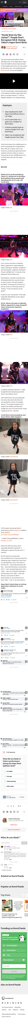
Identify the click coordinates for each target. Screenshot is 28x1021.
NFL (11, 207)
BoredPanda (5, 2)
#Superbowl (17, 530)
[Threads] (15, 1003)
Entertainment (12, 28)
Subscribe (14, 971)
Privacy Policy (21, 1014)
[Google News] (21, 1003)
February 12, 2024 (6, 540)
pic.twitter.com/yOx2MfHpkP (10, 535)
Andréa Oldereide (10, 46)
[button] (22, 895)
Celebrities (4, 28)
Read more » (14, 824)
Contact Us (15, 1009)
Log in (24, 2)
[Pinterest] (7, 1003)
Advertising (18, 1007)
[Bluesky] (13, 1003)
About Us (4, 1009)
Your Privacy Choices (7, 1007)
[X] (10, 1003)
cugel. (5, 864)
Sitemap (22, 1009)
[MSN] (18, 1003)
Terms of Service (6, 1016)
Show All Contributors (14, 829)
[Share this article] (24, 54)
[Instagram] (5, 1003)
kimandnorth (14, 456)
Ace (5, 846)
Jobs (9, 1009)
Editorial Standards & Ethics (9, 1014)
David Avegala (7, 852)
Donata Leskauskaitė (11, 48)
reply (10, 849)
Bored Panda (7, 998)
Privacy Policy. (12, 978)
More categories (8, 960)
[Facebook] (2, 1003)
